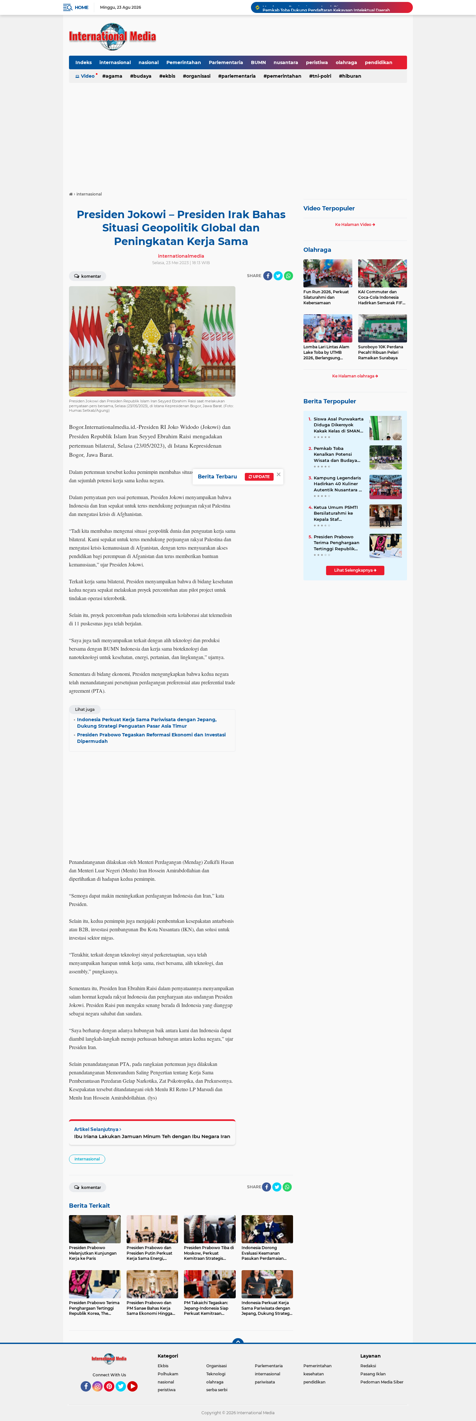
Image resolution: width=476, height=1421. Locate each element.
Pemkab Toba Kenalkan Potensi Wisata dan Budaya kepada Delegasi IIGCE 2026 (338, 454)
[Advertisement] (238, 134)
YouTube (136, 1394)
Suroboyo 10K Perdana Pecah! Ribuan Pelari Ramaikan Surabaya (380, 352)
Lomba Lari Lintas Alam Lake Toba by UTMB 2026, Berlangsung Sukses (326, 352)
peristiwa (317, 62)
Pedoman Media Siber (381, 1382)
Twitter (124, 1394)
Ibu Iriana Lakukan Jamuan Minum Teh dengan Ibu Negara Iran (152, 1136)
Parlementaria (226, 62)
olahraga (346, 62)
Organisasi (198, 76)
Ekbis (169, 76)
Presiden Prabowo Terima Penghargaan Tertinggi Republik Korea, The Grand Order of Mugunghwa (337, 543)
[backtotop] (238, 1344)
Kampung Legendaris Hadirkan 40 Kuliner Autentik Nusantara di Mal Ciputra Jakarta (338, 484)
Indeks (83, 62)
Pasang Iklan (373, 1373)
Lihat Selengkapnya (354, 570)
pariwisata (265, 1382)
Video (88, 76)
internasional (115, 62)
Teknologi (215, 1373)
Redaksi (368, 1365)
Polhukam (168, 1373)
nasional (149, 62)
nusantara (286, 62)
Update (261, 476)
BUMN (258, 62)
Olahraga (317, 249)
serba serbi (216, 1389)
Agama (114, 76)
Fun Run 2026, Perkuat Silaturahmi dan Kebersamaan (326, 297)
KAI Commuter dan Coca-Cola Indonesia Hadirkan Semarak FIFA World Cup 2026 (381, 297)
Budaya (142, 76)
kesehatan (313, 1373)
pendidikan (378, 62)
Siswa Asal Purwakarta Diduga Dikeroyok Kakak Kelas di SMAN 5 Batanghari (339, 425)
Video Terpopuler (329, 208)
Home (81, 7)
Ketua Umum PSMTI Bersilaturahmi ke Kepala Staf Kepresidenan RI (336, 513)
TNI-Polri (321, 76)
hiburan (351, 76)
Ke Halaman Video (353, 224)
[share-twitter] (278, 275)
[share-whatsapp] (288, 275)
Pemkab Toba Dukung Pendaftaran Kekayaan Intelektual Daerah (326, 7)
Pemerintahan (183, 62)
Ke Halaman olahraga (353, 376)
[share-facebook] (267, 275)
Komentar (90, 276)
